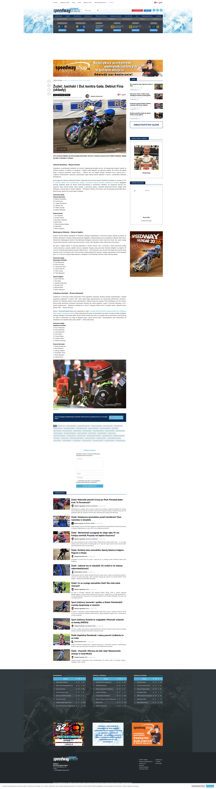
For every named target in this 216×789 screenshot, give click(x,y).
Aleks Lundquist (71, 426)
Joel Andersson (120, 431)
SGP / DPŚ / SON (128, 16)
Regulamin (141, 765)
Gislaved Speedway (98, 431)
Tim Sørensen (76, 440)
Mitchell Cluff (81, 435)
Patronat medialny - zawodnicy (139, 138)
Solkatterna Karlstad (114, 438)
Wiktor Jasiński (120, 440)
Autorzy (73, 2)
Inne (55, 95)
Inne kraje (158, 16)
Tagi (55, 426)
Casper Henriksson (69, 428)
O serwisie (55, 2)
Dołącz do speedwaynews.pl (100, 2)
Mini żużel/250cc (79, 19)
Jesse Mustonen (109, 431)
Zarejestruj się (158, 759)
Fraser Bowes (77, 431)
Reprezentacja (58, 16)
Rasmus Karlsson (90, 438)
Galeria (133, 79)
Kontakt (79, 2)
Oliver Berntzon (107, 435)
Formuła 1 (142, 19)
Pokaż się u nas (142, 763)
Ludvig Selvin (92, 433)
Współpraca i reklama (64, 2)
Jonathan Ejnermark (70, 433)
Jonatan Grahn (58, 433)
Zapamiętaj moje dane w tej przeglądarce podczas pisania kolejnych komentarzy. (88, 481)
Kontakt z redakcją (143, 759)
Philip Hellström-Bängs (76, 438)
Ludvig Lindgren (82, 433)
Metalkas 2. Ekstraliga (101, 16)
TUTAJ (58, 254)
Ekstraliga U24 (88, 16)
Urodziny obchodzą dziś (138, 182)
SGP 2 (137, 16)
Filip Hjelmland (67, 431)
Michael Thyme (71, 435)
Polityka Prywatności (144, 767)
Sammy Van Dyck (101, 438)
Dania (87, 589)
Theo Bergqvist (66, 440)
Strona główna (57, 80)
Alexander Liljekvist (84, 426)
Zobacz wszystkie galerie (146, 124)
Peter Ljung (64, 438)
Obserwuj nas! (117, 417)
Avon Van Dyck (118, 426)
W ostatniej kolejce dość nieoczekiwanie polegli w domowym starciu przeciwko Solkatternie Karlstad (86, 182)
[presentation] (51, 26)
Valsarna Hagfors (98, 440)
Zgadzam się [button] (210, 786)
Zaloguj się (111, 2)
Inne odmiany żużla (96, 19)
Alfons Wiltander (96, 426)
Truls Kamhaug (86, 440)
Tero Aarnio (57, 440)
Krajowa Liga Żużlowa (115, 16)
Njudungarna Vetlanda (93, 435)
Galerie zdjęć (158, 763)
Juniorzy (68, 16)
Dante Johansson (105, 428)
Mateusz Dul (112, 433)
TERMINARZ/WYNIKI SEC (147, 16)
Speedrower (112, 19)
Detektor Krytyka (127, 19)
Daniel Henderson (93, 428)
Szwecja (67, 95)
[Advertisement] (108, 47)
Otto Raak (57, 438)
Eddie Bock (115, 428)
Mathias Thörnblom (59, 435)
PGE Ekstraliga (77, 16)
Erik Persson (57, 431)
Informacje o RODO (143, 769)
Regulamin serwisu (88, 2)
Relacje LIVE (156, 19)
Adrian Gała (61, 426)
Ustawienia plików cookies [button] (198, 786)
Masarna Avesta (102, 433)
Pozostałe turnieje (62, 19)
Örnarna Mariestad (118, 435)
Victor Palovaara (109, 440)
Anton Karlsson (107, 426)
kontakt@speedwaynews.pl (62, 770)
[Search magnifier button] (98, 10)
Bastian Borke (58, 428)
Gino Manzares (87, 431)
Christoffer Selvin (81, 428)
